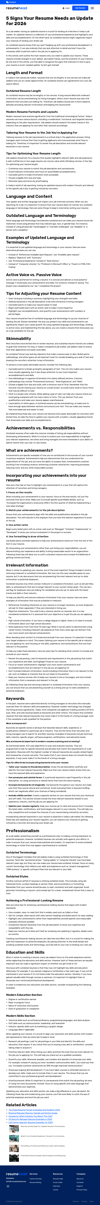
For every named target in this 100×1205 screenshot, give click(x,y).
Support (80, 1186)
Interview (56, 1186)
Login (67, 8)
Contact (12, 2)
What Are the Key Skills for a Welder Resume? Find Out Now (43, 1126)
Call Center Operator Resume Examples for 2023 (31, 1122)
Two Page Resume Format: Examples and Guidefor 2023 (34, 1110)
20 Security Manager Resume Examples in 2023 (30, 1119)
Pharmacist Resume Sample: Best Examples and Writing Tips (43, 1156)
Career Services (36, 1179)
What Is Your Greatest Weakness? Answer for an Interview (42, 1136)
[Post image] (14, 1129)
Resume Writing (35, 1182)
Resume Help (58, 1179)
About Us (80, 1179)
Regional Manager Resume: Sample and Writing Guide (33, 1113)
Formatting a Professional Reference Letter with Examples (43, 1146)
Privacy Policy (82, 1190)
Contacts (80, 1182)
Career (55, 1190)
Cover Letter (58, 1182)
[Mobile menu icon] (92, 8)
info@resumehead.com (16, 1181)
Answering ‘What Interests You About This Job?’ (31, 1116)
